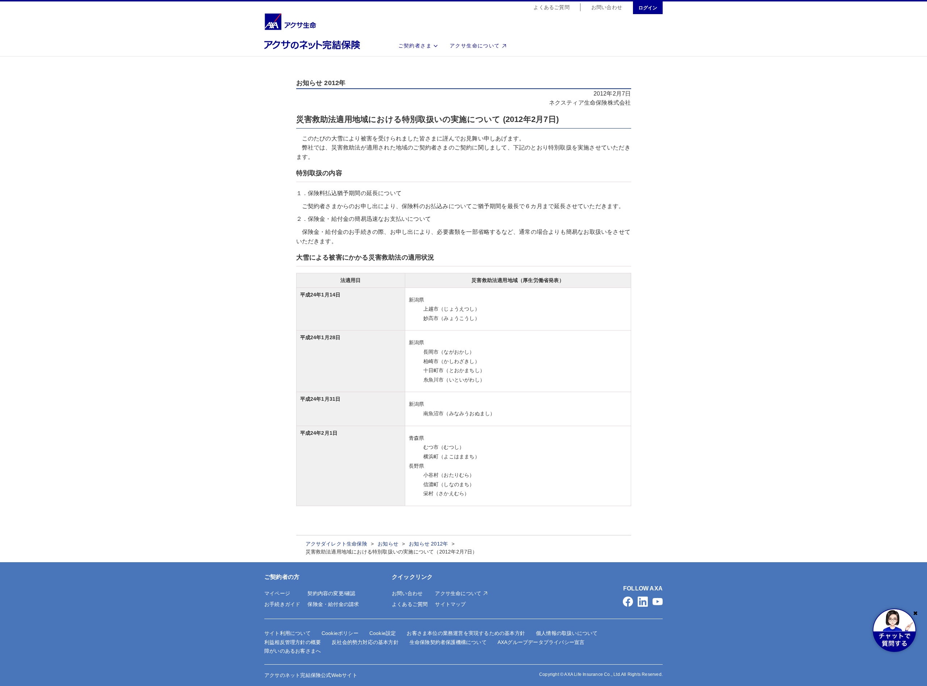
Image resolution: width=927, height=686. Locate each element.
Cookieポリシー (340, 633)
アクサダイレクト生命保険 (336, 544)
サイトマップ (450, 604)
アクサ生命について (475, 46)
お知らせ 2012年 (428, 544)
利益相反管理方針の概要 (292, 642)
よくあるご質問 (551, 7)
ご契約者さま (415, 46)
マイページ (277, 593)
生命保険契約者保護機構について (448, 642)
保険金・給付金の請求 (333, 604)
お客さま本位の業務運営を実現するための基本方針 (466, 633)
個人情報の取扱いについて (566, 633)
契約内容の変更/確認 (331, 593)
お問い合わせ (606, 7)
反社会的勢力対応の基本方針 (365, 642)
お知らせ (388, 544)
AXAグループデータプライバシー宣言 (541, 642)
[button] (628, 602)
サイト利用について (287, 633)
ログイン (647, 7)
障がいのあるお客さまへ (292, 651)
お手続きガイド (282, 604)
